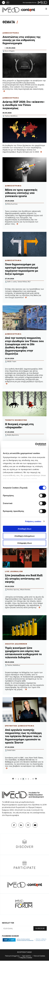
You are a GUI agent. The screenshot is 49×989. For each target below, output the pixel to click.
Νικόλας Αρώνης (13, 589)
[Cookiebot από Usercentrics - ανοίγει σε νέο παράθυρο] (35, 444)
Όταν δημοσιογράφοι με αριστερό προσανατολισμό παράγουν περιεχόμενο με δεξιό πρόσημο (21, 269)
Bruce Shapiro (9, 51)
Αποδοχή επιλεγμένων (24, 536)
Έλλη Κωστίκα (12, 204)
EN (8, 2)
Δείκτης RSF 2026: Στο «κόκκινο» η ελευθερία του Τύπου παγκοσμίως (23, 105)
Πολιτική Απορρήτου (12, 956)
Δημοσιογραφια (11, 33)
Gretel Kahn (11, 750)
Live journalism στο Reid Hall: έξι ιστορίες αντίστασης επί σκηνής (24, 578)
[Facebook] (13, 825)
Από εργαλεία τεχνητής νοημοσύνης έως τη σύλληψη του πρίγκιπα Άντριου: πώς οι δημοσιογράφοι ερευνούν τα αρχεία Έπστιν (23, 736)
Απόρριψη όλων (24, 543)
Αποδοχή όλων (24, 529)
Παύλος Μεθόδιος (11, 116)
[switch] (42, 496)
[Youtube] (35, 825)
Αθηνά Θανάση (25, 589)
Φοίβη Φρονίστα (13, 435)
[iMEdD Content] (18, 11)
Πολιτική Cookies (39, 956)
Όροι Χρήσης (26, 956)
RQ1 (29, 282)
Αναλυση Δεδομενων (16, 644)
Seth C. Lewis (12, 282)
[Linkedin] (20, 825)
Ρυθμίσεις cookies (33, 521)
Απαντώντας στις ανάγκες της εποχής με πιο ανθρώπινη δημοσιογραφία (22, 40)
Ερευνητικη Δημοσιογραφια (19, 726)
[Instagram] (28, 825)
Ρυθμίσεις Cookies (25, 958)
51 (33, 779)
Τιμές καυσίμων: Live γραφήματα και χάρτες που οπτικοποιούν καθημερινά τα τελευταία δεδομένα (23, 652)
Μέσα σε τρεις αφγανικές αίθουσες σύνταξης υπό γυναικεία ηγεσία (21, 193)
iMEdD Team (11, 361)
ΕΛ (3, 2)
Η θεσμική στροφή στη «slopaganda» (19, 425)
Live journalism (14, 571)
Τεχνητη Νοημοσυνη (16, 420)
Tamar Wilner (22, 282)
